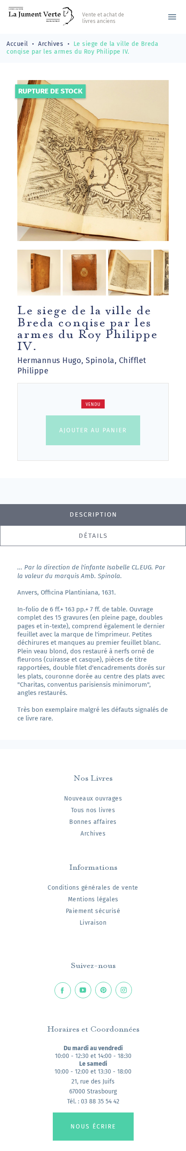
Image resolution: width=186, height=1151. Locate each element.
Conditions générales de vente (93, 887)
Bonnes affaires (93, 822)
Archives (93, 833)
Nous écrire (93, 1126)
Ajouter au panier (93, 430)
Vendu (93, 404)
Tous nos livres (93, 810)
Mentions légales (93, 899)
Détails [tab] (93, 536)
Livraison (93, 922)
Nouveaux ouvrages (93, 798)
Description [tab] (93, 514)
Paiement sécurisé (93, 911)
